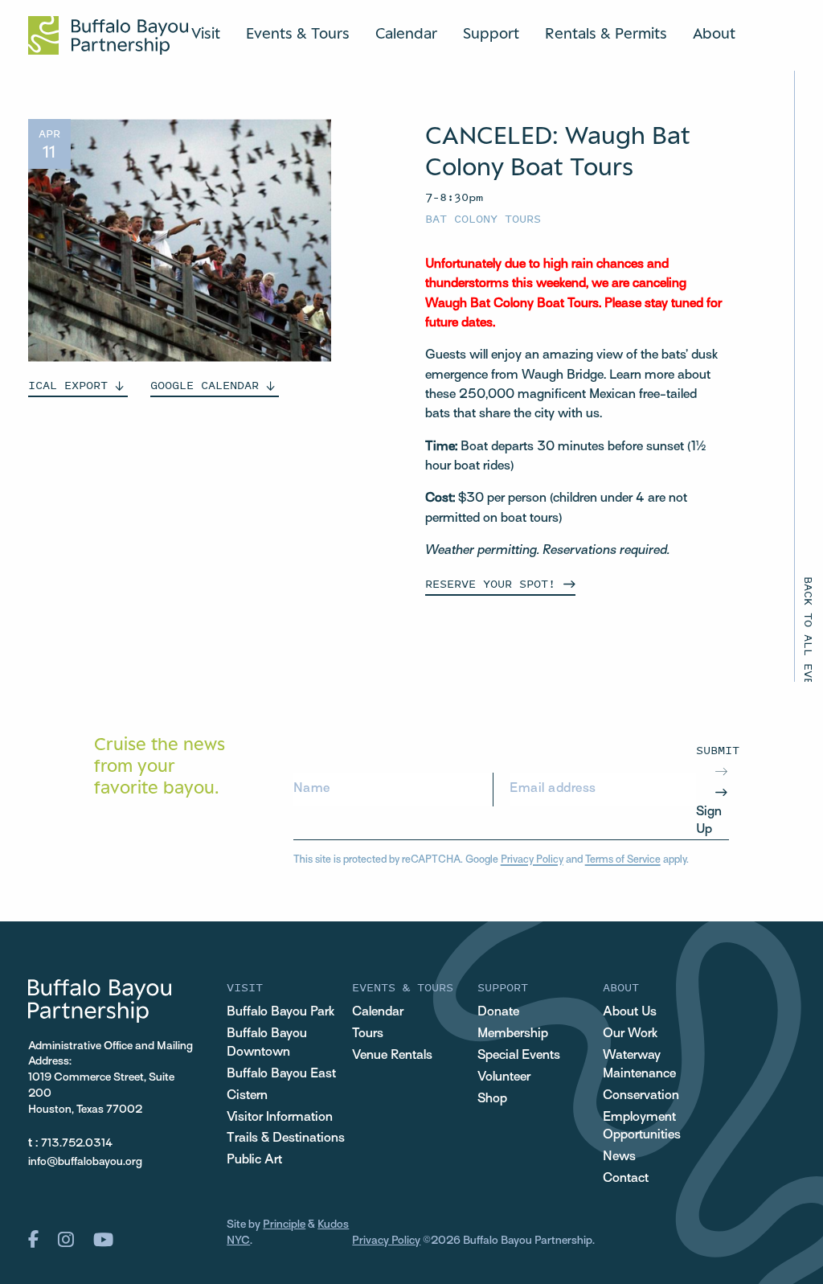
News (619, 1157)
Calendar (406, 33)
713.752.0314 (77, 1143)
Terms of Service (623, 860)
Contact (626, 1178)
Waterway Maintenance (639, 1065)
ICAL (68, 384)
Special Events (518, 1055)
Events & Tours (298, 33)
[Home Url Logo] (108, 35)
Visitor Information (280, 1117)
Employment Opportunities (642, 1126)
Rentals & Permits (606, 33)
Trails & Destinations (286, 1138)
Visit (205, 33)
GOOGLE (204, 384)
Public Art (254, 1160)
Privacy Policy (532, 860)
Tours (367, 1034)
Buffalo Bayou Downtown (267, 1043)
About (714, 33)
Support (491, 33)
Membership (512, 1034)
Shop (492, 1099)
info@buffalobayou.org (85, 1162)
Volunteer (503, 1077)
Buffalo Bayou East (281, 1074)
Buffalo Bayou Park (280, 1012)
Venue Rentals (392, 1055)
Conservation (641, 1095)
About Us (630, 1012)
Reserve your (490, 583)
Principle (284, 1225)
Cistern (247, 1095)
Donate (498, 1012)
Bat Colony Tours (483, 218)
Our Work (630, 1034)
